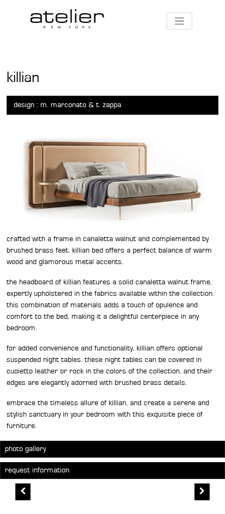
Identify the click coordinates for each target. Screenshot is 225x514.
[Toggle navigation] (179, 21)
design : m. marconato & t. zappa (67, 105)
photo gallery (25, 449)
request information (37, 470)
